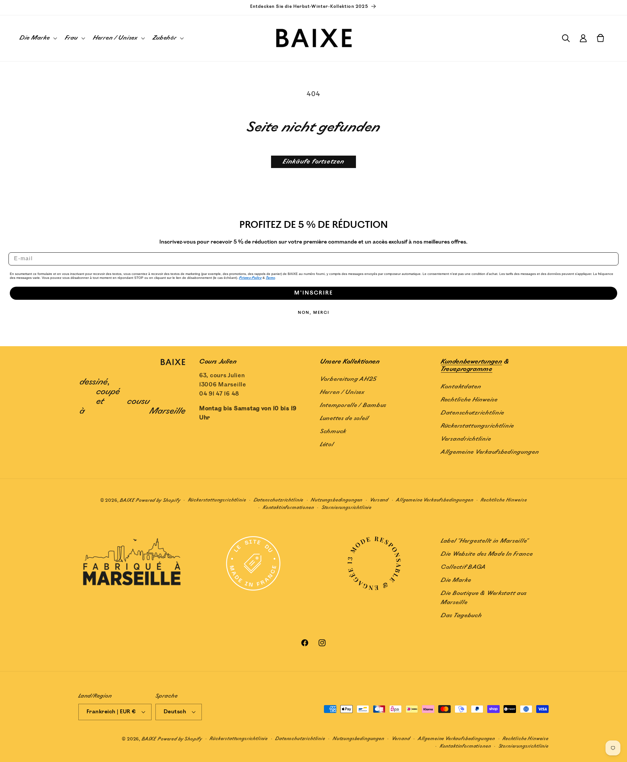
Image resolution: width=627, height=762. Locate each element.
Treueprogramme (466, 369)
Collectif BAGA (463, 567)
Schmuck (333, 431)
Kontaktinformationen (288, 507)
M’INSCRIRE (313, 293)
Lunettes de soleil (344, 418)
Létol (327, 445)
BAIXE (127, 500)
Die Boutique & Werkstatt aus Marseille (484, 597)
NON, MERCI (314, 312)
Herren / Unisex (342, 392)
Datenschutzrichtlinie (472, 413)
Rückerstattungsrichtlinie (477, 426)
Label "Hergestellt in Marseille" (484, 541)
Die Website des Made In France (487, 554)
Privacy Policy (250, 278)
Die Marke (456, 580)
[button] (37, 38)
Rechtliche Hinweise (469, 400)
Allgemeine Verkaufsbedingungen (490, 452)
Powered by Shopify (158, 500)
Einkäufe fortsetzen (314, 162)
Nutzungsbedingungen (336, 500)
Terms (270, 278)
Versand (379, 500)
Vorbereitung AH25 (348, 379)
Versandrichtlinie (466, 439)
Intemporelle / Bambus (353, 405)
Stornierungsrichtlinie (347, 507)
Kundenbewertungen (471, 362)
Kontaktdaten (461, 387)
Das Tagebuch (461, 615)
